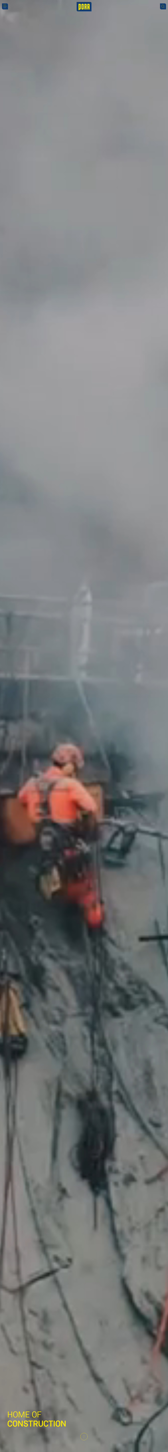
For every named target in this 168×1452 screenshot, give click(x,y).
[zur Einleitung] (84, 1436)
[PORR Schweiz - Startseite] (84, 6)
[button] (5, 6)
